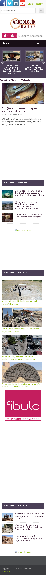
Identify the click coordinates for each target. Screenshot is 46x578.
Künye (29, 3)
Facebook (3, 3)
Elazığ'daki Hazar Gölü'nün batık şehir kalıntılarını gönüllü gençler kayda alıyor (29, 192)
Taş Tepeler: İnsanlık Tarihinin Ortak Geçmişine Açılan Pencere (28, 538)
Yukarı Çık (6, 571)
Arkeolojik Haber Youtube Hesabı (22, 3)
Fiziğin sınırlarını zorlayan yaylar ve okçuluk (19, 110)
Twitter (10, 3)
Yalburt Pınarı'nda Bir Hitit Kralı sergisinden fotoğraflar (29, 215)
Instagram (16, 3)
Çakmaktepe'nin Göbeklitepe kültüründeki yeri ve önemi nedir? (29, 515)
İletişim (39, 3)
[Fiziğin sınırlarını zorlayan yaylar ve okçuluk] (23, 93)
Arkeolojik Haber (24, 568)
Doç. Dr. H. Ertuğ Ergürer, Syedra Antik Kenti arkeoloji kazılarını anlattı (29, 527)
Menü (6, 43)
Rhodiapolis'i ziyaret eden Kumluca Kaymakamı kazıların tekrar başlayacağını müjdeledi (28, 205)
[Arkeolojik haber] (23, 23)
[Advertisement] (23, 149)
